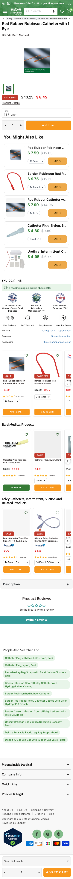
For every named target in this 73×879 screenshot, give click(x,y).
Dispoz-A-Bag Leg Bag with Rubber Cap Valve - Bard (35, 739)
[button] (53, 11)
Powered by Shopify (13, 822)
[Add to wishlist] (26, 355)
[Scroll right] (69, 18)
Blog (51, 813)
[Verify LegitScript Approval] (12, 837)
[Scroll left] (3, 18)
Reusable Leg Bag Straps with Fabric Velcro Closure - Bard (35, 674)
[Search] (27, 11)
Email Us (22, 809)
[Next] (68, 384)
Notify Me (16, 488)
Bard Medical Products (17, 18)
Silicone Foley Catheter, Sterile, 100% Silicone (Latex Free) (46, 541)
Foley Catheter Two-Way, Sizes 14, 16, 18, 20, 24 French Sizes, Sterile (15, 541)
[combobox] (44, 11)
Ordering (40, 813)
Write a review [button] (36, 620)
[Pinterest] (58, 834)
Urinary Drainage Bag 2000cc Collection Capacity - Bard (34, 723)
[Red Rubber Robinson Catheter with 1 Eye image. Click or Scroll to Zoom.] (36, 61)
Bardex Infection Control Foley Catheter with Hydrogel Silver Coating (31, 684)
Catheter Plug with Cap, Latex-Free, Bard (15, 461)
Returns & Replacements (16, 813)
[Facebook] (36, 834)
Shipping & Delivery (42, 809)
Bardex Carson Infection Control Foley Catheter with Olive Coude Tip (35, 713)
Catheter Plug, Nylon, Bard (47, 460)
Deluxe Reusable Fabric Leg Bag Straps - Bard (31, 732)
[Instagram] (47, 834)
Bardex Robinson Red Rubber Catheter (45, 382)
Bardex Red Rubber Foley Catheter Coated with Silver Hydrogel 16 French (36, 702)
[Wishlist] (62, 11)
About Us (7, 809)
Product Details (11, 102)
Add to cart (57, 872)
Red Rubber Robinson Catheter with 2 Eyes (14, 382)
